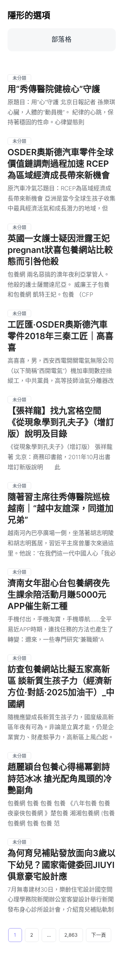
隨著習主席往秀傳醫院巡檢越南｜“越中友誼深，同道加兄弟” (60, 508)
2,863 (71, 935)
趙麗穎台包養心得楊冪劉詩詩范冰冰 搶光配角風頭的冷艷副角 (60, 778)
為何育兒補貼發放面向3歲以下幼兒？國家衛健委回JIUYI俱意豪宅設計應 (61, 864)
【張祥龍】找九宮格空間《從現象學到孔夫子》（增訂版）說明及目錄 (61, 422)
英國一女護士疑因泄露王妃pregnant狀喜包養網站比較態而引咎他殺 (60, 249)
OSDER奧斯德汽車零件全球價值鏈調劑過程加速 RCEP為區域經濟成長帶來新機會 (60, 163)
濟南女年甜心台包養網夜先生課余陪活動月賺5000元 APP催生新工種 (59, 594)
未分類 (19, 78)
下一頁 (98, 935)
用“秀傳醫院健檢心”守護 (54, 89)
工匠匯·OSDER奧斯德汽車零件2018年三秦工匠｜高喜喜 (60, 336)
